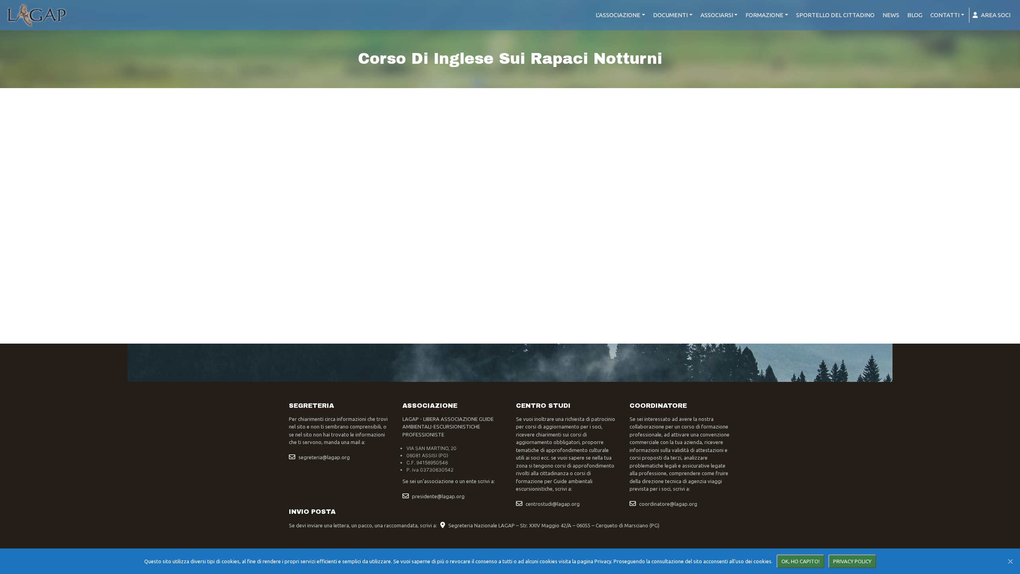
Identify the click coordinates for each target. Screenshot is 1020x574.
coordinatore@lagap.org (668, 504)
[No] (1010, 561)
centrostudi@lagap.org (553, 504)
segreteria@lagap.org (324, 457)
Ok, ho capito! (800, 561)
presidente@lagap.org (438, 496)
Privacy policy (852, 561)
